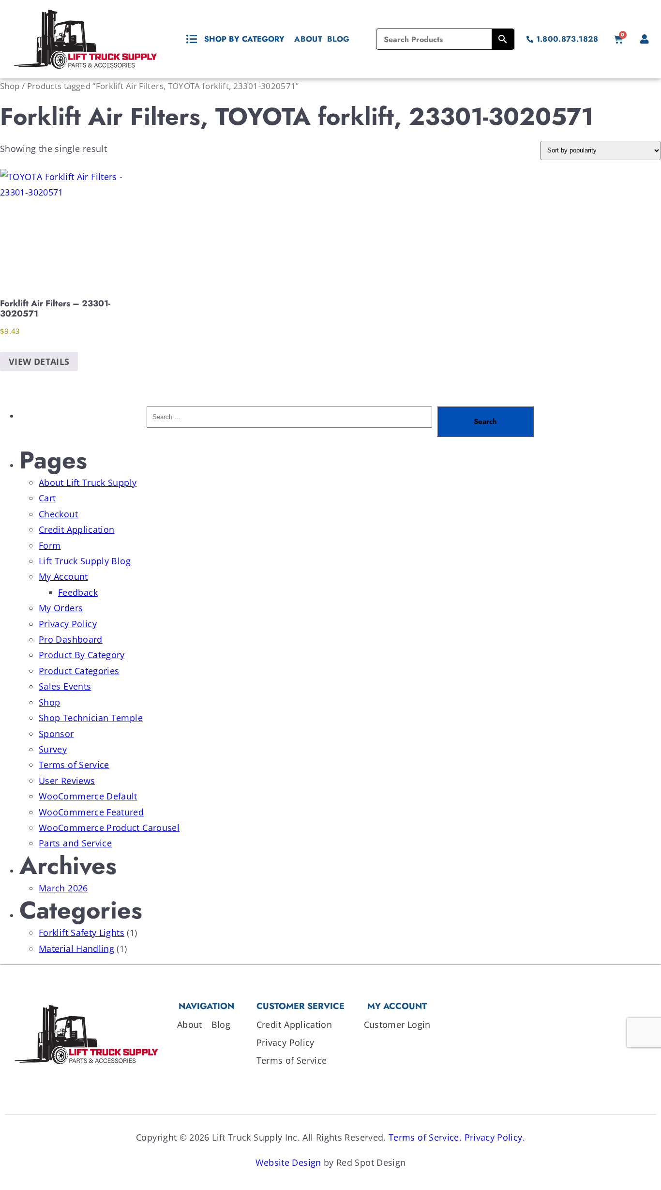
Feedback (78, 592)
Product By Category (82, 655)
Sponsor (56, 733)
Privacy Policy (68, 624)
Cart (47, 498)
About (308, 39)
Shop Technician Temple (91, 717)
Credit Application (76, 529)
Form (49, 545)
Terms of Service (74, 764)
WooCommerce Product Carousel (109, 827)
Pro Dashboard (71, 639)
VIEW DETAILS (39, 361)
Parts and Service (75, 843)
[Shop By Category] (191, 39)
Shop (9, 85)
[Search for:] (289, 421)
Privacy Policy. (495, 1137)
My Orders (61, 608)
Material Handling (76, 948)
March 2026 (63, 888)
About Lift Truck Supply (87, 482)
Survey (53, 749)
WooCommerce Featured (91, 812)
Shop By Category (244, 39)
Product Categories (79, 671)
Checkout (58, 514)
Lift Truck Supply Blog (85, 561)
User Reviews (67, 780)
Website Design (288, 1162)
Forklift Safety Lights (81, 932)
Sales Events (65, 686)
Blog (338, 39)
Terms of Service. (425, 1137)
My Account (63, 576)
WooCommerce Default (88, 796)
